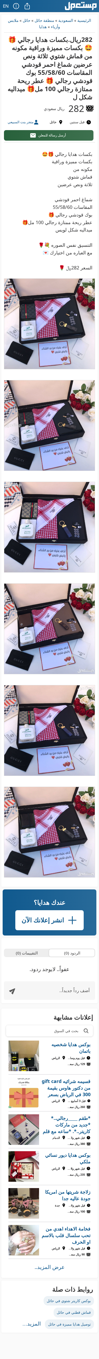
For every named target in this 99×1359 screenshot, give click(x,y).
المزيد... (31, 1324)
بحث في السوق (66, 1030)
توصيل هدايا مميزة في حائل (69, 1324)
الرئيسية (84, 20)
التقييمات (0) (27, 953)
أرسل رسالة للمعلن (52, 135)
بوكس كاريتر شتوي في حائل (69, 1300)
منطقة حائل (44, 20)
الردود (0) (72, 953)
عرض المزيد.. (50, 1267)
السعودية (65, 20)
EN (6, 6)
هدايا (43, 26)
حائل (26, 20)
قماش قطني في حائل (74, 1312)
